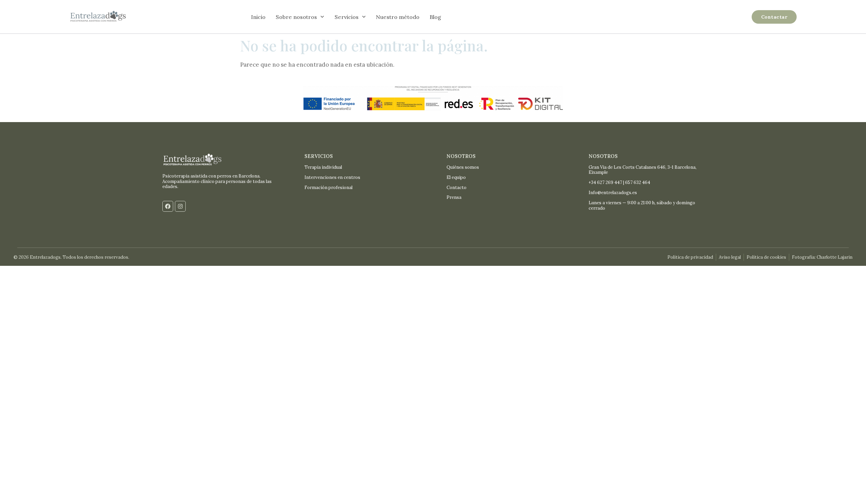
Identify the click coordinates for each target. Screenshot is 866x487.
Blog (435, 17)
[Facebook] (167, 206)
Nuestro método (397, 17)
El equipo (456, 177)
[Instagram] (180, 206)
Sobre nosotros (296, 17)
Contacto (456, 187)
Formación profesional (328, 187)
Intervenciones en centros (332, 177)
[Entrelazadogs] (98, 16)
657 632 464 (637, 182)
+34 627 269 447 (605, 182)
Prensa (454, 197)
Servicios (347, 17)
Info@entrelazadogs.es (613, 192)
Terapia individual (323, 167)
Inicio (258, 17)
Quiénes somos (463, 167)
